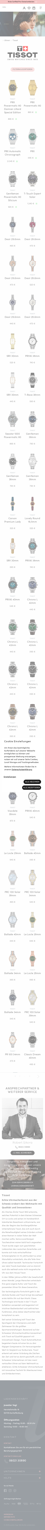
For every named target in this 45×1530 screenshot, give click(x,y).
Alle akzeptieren (31, 788)
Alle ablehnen (32, 782)
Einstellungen (10, 777)
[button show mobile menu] (40, 8)
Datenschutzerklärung (22, 770)
